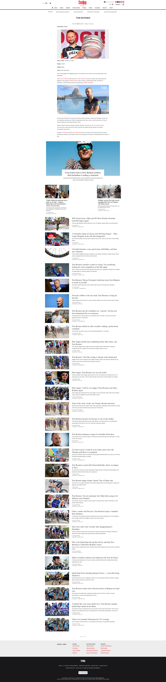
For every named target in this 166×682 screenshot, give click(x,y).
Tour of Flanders (64, 78)
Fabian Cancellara (88, 82)
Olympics (74, 652)
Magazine (97, 7)
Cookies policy (103, 665)
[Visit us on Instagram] (116, 2)
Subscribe (118, 4)
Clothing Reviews (105, 652)
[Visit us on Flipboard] (123, 2)
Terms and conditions (84, 665)
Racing (61, 7)
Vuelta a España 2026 (78, 11)
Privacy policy (95, 665)
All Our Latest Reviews (106, 645)
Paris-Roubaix (81, 78)
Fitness (84, 7)
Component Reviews (105, 650)
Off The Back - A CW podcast (93, 11)
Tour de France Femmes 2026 (110, 11)
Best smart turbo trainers (92, 650)
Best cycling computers (92, 652)
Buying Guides (76, 7)
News (55, 7)
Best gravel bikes (91, 648)
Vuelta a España (76, 650)
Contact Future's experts (71, 665)
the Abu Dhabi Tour (76, 132)
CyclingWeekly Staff (78, 23)
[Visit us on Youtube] (121, 2)
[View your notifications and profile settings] (50, 3)
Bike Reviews (104, 648)
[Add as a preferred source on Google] (83, 672)
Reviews (68, 7)
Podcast (105, 7)
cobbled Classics (73, 80)
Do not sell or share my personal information (88, 668)
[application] (83, 99)
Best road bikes (90, 645)
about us (61, 665)
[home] (52, 7)
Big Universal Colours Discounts (62, 11)
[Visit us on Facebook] (119, 2)
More (111, 7)
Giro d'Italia (75, 648)
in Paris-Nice (65, 132)
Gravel (90, 7)
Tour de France (75, 645)
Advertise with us (70, 668)
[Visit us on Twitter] (118, 2)
